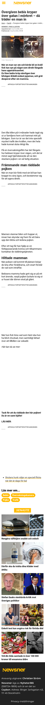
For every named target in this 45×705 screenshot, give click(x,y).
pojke (6, 500)
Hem (3, 23)
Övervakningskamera (23, 495)
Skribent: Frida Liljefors (11, 26)
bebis (5, 495)
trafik (15, 500)
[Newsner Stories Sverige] (22, 3)
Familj (9, 23)
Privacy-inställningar (22, 701)
